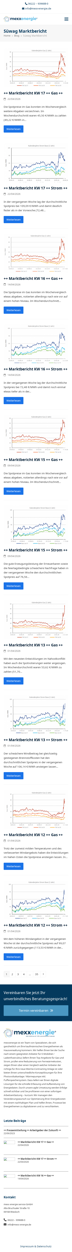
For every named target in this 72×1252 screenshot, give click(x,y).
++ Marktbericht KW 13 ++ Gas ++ (33, 645)
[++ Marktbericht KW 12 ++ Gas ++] (36, 809)
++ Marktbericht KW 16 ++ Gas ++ (33, 278)
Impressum (27, 1246)
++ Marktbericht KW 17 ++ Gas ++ (33, 93)
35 (37, 974)
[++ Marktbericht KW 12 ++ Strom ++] (36, 899)
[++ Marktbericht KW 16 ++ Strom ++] (36, 343)
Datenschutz (44, 1246)
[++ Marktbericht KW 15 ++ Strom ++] (36, 524)
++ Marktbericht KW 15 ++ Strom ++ (35, 550)
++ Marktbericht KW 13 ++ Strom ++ (35, 739)
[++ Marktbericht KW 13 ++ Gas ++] (36, 619)
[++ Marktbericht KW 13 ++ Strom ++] (36, 714)
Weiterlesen (13, 129)
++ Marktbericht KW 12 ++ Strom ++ (35, 925)
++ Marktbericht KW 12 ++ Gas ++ (33, 834)
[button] (66, 19)
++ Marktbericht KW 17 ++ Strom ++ (35, 188)
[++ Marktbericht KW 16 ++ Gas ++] (36, 253)
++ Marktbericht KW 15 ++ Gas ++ (33, 459)
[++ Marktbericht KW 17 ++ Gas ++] (36, 67)
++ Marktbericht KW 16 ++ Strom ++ (35, 369)
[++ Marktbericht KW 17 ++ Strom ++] (36, 162)
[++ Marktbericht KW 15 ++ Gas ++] (36, 434)
